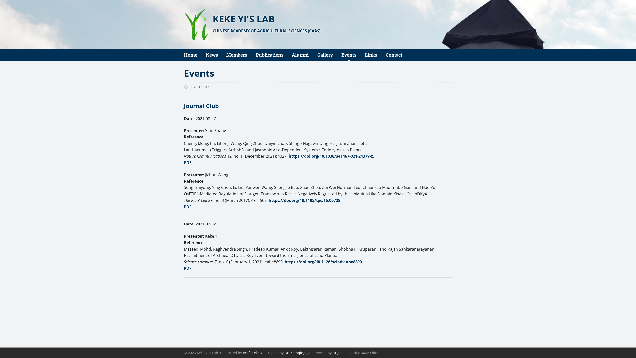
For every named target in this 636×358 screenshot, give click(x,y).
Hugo (337, 352)
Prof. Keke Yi (253, 352)
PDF (188, 162)
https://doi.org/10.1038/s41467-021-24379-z (331, 156)
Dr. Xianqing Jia (297, 352)
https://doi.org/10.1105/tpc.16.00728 (304, 200)
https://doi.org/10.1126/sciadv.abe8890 (323, 262)
